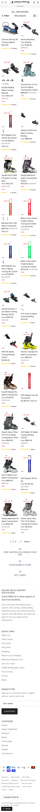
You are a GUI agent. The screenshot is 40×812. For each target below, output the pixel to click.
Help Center (7, 639)
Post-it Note (7, 672)
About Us (6, 635)
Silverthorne (7, 753)
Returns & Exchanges (11, 655)
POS (30, 803)
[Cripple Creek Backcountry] (20, 2)
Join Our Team (8, 663)
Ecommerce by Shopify (10, 805)
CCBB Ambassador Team (13, 668)
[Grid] (34, 16)
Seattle (5, 749)
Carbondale (7, 741)
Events (5, 676)
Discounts (6, 647)
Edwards (5, 733)
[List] (37, 16)
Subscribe (9, 711)
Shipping (6, 651)
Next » (27, 541)
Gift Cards (6, 643)
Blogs (4, 680)
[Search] (6, 2)
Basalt (4, 737)
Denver (5, 745)
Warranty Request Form (12, 659)
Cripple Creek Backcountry (18, 803)
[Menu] (2, 2)
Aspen (4, 725)
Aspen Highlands (9, 729)
